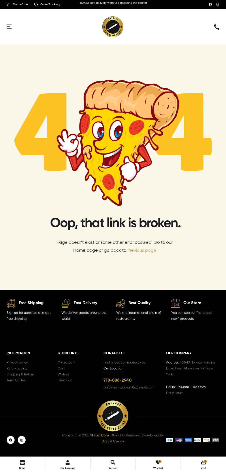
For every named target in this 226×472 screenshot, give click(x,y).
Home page (85, 250)
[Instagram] (217, 4)
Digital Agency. (113, 441)
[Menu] (11, 27)
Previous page (141, 250)
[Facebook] (210, 4)
